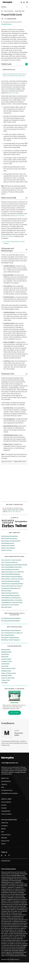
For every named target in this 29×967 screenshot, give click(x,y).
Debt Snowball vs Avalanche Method (11, 576)
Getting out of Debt (8, 74)
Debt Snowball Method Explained (10, 574)
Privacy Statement (6, 802)
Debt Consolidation (8, 11)
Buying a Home (5, 840)
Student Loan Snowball (7, 545)
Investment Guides (6, 661)
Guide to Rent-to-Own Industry (10, 604)
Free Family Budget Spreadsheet (10, 581)
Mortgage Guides (6, 670)
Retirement (4, 837)
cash (18, 83)
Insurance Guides (6, 659)
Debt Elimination (17, 74)
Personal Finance (5, 834)
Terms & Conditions (6, 814)
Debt (2, 831)
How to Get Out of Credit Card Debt (11, 560)
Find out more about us (14, 511)
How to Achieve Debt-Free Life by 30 (11, 586)
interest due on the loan (17, 215)
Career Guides (5, 663)
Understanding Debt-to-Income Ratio (11, 600)
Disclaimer (4, 808)
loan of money (7, 236)
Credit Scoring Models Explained (10, 595)
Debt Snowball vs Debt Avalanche (10, 541)
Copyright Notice (5, 811)
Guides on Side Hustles (8, 678)
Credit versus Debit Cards (18, 75)
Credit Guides (5, 654)
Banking (3, 828)
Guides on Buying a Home (8, 673)
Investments (4, 825)
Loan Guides (4, 666)
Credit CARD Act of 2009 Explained (11, 597)
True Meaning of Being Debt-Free (10, 588)
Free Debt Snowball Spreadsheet (10, 620)
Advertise (3, 805)
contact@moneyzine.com (9, 763)
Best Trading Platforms (7, 635)
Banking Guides (5, 649)
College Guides (5, 680)
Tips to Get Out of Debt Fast (9, 562)
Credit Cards (4, 822)
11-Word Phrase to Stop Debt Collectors (12, 583)
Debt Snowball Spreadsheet (9, 538)
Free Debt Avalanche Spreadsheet (11, 618)
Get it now (14, 712)
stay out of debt (13, 93)
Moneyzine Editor (18, 734)
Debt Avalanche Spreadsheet (9, 536)
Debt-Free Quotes (6, 590)
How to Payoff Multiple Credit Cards (11, 567)
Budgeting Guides (6, 652)
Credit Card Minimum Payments (10, 569)
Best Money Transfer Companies (10, 640)
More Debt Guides (6, 607)
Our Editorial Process (6, 790)
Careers (3, 843)
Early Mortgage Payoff (7, 543)
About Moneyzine (6, 781)
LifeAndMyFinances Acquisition (9, 793)
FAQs (2, 787)
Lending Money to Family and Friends (11, 602)
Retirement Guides (6, 675)
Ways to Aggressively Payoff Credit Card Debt (14, 564)
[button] (27, 2)
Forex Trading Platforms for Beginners (12, 632)
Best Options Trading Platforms (10, 637)
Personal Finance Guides (8, 668)
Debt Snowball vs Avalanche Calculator (12, 579)
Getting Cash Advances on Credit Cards (12, 572)
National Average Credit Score (9, 593)
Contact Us (4, 784)
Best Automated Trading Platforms (11, 630)
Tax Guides (4, 682)
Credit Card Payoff (6, 550)
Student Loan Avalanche (8, 548)
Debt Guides (4, 656)
